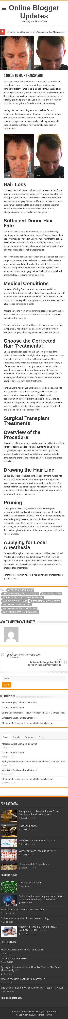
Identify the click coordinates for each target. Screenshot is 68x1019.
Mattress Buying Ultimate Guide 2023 (19, 702)
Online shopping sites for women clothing (25, 918)
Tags (41, 737)
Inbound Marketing (30, 882)
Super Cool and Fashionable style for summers (23, 655)
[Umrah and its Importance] (9, 866)
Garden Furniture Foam (13, 707)
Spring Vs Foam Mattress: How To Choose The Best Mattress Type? (36, 32)
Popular (17, 737)
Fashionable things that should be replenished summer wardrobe (44, 662)
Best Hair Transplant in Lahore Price (20, 594)
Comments (30, 737)
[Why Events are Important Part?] (9, 855)
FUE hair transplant (51, 594)
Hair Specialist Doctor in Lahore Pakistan (23, 597)
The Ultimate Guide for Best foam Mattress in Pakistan (27, 723)
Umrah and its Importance (34, 864)
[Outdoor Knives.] (9, 830)
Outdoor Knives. (28, 825)
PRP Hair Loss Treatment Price (17, 605)
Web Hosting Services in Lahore (37, 840)
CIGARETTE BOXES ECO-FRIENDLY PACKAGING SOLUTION (38, 929)
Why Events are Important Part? (37, 850)
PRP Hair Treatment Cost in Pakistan (19, 608)
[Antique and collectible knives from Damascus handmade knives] (9, 816)
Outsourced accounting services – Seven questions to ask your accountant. (41, 898)
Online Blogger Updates (34, 12)
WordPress (29, 1011)
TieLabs (52, 1011)
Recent (6, 737)
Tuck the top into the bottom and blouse (24, 909)
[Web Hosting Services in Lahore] (9, 843)
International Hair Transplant (45, 601)
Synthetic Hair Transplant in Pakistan (20, 612)
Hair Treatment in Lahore (15, 601)
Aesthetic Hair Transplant (20, 590)
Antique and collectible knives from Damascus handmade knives (39, 813)
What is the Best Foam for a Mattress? (19, 718)
